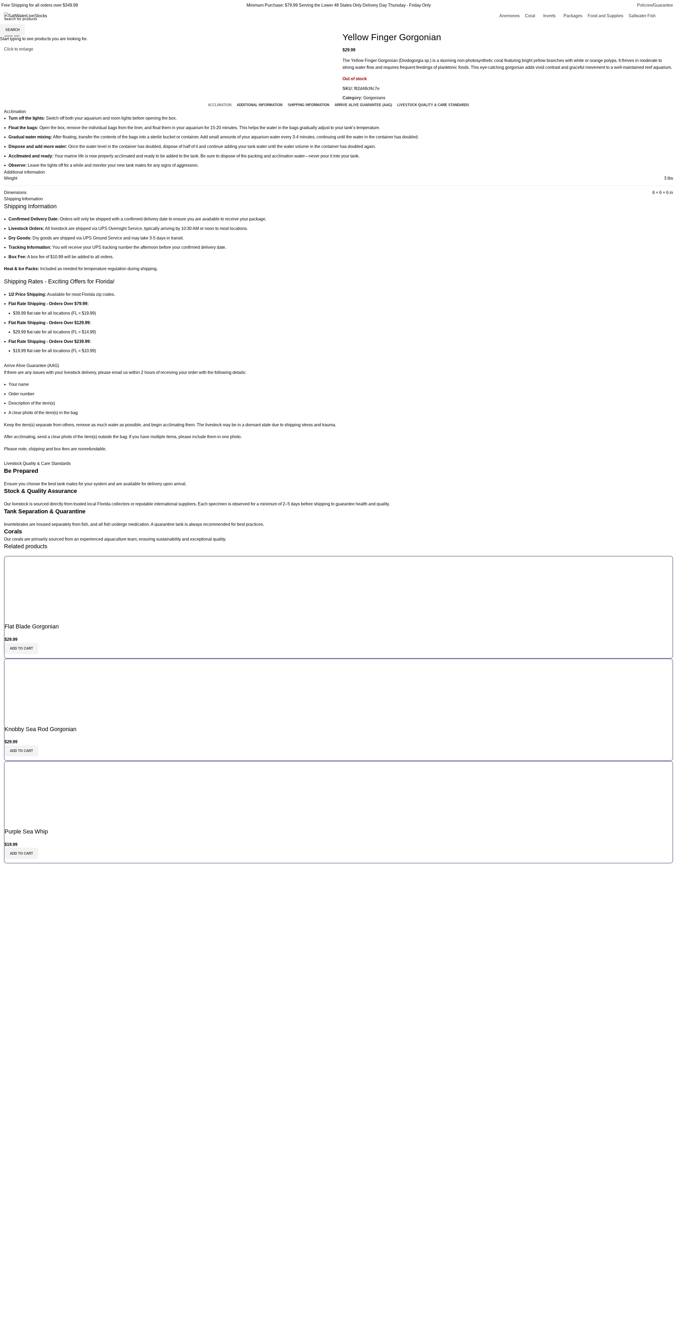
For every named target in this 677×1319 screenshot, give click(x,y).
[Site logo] (25, 15)
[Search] (665, 16)
